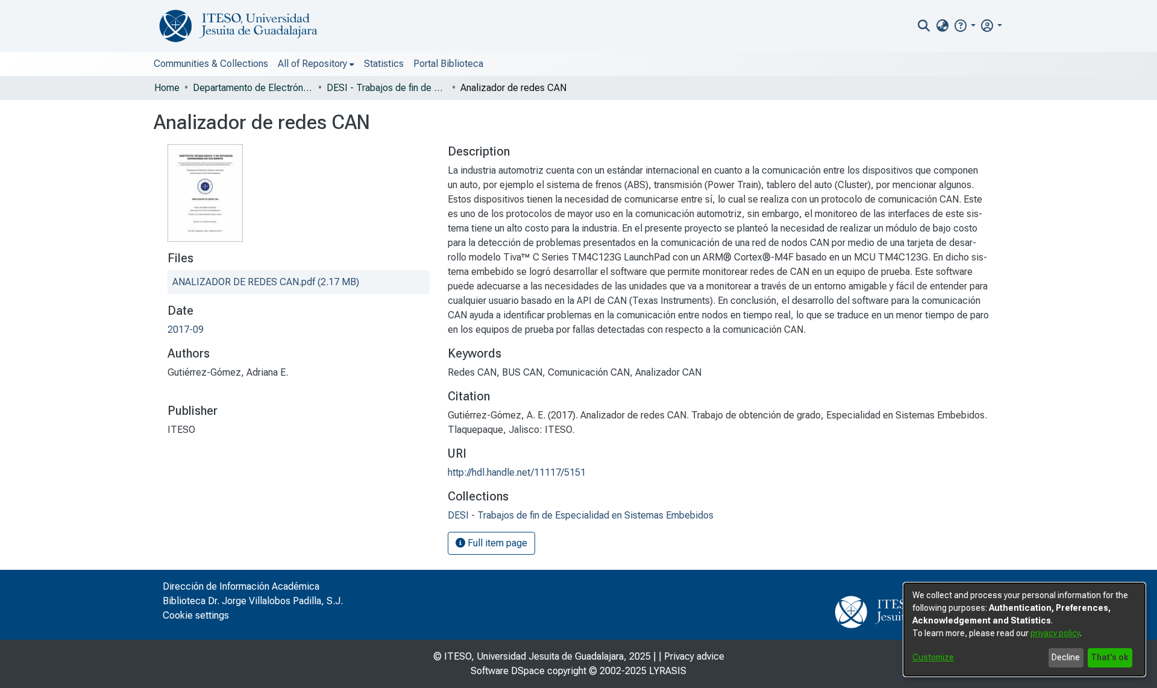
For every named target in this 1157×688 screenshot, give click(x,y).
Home (167, 87)
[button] (964, 25)
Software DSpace (508, 671)
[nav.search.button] (924, 26)
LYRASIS (667, 671)
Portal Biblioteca (448, 63)
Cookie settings (196, 615)
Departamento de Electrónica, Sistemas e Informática (253, 87)
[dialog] (1024, 629)
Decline (1066, 657)
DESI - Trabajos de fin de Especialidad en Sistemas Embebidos (387, 87)
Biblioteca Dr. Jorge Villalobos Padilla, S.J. (253, 601)
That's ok (1110, 657)
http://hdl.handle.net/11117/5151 (517, 472)
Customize (933, 657)
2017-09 (186, 329)
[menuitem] (942, 26)
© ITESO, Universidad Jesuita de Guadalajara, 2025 (542, 656)
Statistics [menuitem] (384, 63)
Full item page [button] (496, 543)
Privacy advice (694, 656)
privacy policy (1055, 633)
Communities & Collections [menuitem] (211, 63)
